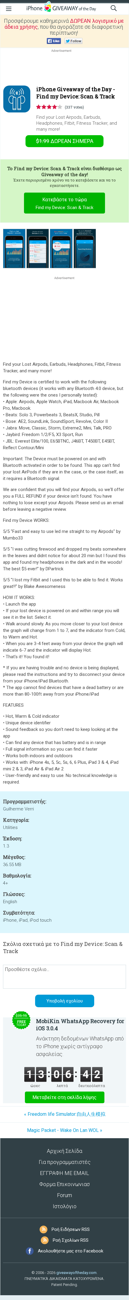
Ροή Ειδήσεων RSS (71, 1229)
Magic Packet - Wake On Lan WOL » (64, 1130)
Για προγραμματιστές (65, 1162)
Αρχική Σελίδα (64, 1151)
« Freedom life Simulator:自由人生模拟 (64, 1114)
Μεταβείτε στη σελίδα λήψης (64, 1097)
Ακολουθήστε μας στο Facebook (70, 1251)
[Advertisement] (64, 68)
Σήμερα (64, 141)
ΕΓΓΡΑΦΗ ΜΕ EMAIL (64, 1173)
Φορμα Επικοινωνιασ (64, 1184)
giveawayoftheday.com (76, 1272)
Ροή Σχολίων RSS (70, 1240)
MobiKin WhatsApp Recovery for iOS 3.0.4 (80, 1024)
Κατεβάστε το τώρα (64, 203)
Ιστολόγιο (64, 1206)
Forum (64, 1195)
